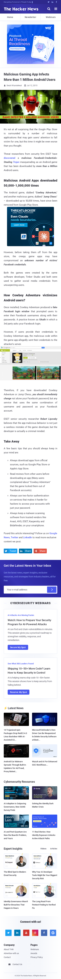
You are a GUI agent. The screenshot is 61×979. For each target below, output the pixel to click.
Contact (7, 957)
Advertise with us (11, 953)
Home (10, 17)
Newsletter (30, 17)
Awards (33, 953)
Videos (43, 848)
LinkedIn (27, 537)
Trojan (16, 162)
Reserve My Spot (18, 692)
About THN (8, 949)
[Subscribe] (51, 589)
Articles (53, 848)
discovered (9, 158)
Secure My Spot (18, 647)
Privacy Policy (36, 957)
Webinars (51, 17)
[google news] (53, 933)
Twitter (14, 537)
